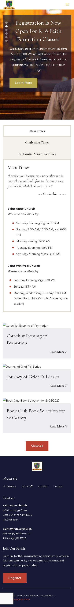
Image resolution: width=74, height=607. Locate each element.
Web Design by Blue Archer (16, 599)
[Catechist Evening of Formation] (37, 340)
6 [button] (6, 41)
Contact (43, 486)
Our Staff (27, 486)
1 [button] (6, 23)
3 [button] (6, 30)
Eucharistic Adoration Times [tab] (37, 154)
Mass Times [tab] (37, 131)
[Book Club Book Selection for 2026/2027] (37, 415)
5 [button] (6, 37)
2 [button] (6, 26)
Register (14, 578)
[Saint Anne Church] (37, 466)
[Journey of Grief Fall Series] (37, 378)
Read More (57, 352)
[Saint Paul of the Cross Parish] (9, 5)
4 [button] (6, 33)
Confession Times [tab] (37, 142)
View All (37, 446)
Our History (9, 486)
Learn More (23, 83)
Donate (58, 486)
